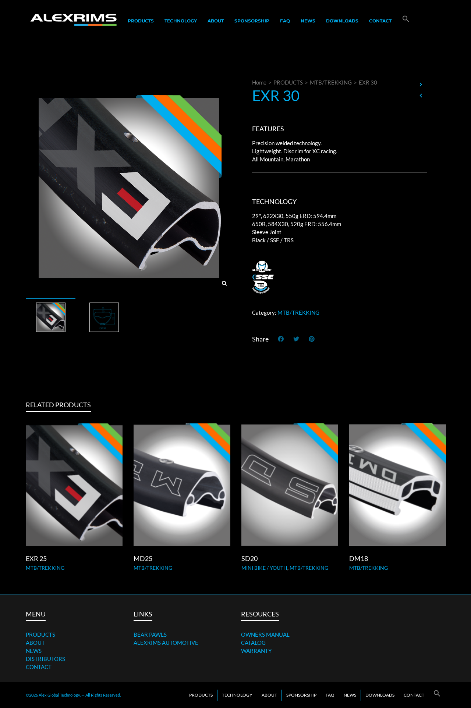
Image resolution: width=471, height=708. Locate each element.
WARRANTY (256, 650)
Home (259, 82)
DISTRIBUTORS (45, 658)
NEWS (34, 650)
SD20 (249, 558)
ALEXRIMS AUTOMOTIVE (166, 642)
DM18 (358, 558)
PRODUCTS (288, 82)
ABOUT (35, 642)
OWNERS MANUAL (265, 634)
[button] (406, 20)
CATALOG (253, 642)
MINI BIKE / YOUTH (264, 568)
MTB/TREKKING (331, 82)
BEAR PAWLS (150, 634)
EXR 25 (36, 558)
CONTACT (39, 667)
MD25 (143, 558)
